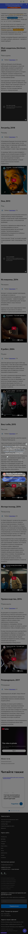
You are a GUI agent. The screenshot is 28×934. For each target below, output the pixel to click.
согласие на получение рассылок (12, 485)
